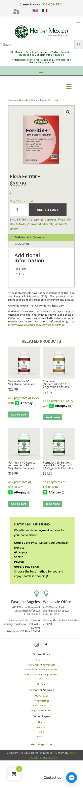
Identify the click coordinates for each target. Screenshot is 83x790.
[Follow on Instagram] (37, 645)
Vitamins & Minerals (40, 224)
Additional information (30, 237)
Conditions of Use (41, 705)
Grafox (52, 757)
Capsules (50, 219)
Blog (41, 731)
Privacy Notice (41, 700)
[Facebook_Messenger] (71, 777)
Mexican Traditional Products (41, 669)
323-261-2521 (52, 4)
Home (12, 100)
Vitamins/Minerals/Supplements (41, 674)
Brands (23, 100)
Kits (41, 679)
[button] (68, 112)
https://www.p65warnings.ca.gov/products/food (36, 325)
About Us (41, 726)
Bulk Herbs (41, 660)
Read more (52, 417)
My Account (41, 695)
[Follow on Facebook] (46, 645)
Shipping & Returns (41, 710)
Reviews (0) (22, 244)
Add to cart (47, 210)
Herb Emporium (41, 744)
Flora (34, 100)
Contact (41, 736)
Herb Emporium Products (41, 664)
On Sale (41, 683)
